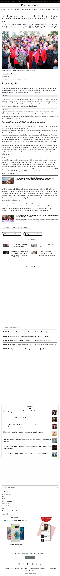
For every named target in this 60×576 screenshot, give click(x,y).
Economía (17, 9)
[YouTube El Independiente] (27, 564)
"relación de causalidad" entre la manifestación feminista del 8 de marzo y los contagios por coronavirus (27, 208)
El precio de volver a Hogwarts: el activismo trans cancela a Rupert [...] (29, 336)
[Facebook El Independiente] (23, 564)
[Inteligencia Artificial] (15, 541)
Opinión (3, 9)
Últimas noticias (11, 1)
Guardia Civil (5, 506)
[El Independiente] (30, 5)
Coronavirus (6, 227)
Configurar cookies (30, 570)
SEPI (3, 496)
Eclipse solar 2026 (6, 494)
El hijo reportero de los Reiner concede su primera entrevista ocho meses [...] (30, 340)
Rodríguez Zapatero (7, 501)
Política (4, 14)
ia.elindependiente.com (16, 544)
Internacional (26, 9)
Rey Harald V (18, 1)
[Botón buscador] (58, 5)
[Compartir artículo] (3, 83)
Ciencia (34, 9)
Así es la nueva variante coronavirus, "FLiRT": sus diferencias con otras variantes (47, 253)
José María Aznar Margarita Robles (43, 1)
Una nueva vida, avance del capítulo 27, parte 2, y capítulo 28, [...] (27, 332)
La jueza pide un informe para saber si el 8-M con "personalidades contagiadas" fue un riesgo (37, 215)
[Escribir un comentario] (15, 83)
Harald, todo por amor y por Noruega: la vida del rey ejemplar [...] (27, 349)
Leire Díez (4, 508)
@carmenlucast (6, 76)
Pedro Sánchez (5, 503)
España (10, 9)
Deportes (55, 9)
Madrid (26, 227)
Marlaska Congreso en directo (28, 1)
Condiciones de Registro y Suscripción (37, 568)
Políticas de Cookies (52, 568)
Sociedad (42, 9)
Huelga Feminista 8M (17, 227)
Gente (48, 9)
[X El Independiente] (19, 564)
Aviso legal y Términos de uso (21, 568)
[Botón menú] (2, 5)
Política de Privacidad (8, 568)
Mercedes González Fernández (10, 511)
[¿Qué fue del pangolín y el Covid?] (34, 246)
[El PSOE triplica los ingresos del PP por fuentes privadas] (6, 246)
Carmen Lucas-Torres (8, 74)
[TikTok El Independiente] (41, 564)
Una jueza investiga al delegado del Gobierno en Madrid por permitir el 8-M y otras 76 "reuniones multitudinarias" (35, 178)
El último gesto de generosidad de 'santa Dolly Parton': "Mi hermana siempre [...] (32, 344)
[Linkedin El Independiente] (36, 564)
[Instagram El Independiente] (32, 564)
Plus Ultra (4, 499)
